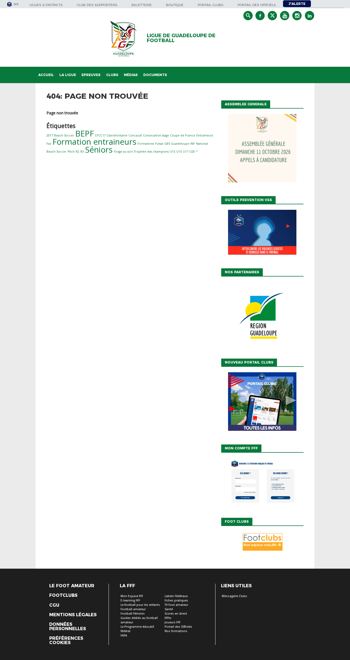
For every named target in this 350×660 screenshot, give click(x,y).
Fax (48, 144)
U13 (172, 151)
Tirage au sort (123, 151)
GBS (167, 144)
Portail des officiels (257, 4)
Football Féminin (133, 613)
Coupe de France (182, 135)
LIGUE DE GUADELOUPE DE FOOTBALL (181, 38)
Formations (146, 144)
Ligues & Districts (46, 4)
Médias (131, 75)
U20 (192, 151)
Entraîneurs (204, 135)
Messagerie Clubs (234, 596)
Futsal (159, 144)
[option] (262, 316)
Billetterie (142, 4)
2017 (49, 135)
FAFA (124, 635)
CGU (54, 605)
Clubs (112, 75)
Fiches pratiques (176, 600)
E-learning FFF (130, 600)
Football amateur (133, 609)
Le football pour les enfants (140, 605)
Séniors (99, 149)
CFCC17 (100, 135)
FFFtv (168, 618)
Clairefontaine (117, 135)
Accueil (46, 75)
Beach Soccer (64, 135)
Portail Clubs (210, 4)
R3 (82, 151)
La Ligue (67, 75)
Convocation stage (156, 135)
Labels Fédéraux (176, 596)
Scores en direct (176, 613)
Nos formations (176, 631)
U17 (185, 151)
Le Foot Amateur (71, 586)
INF (192, 144)
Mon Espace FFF (132, 596)
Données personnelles (67, 626)
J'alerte (296, 4)
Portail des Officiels (178, 627)
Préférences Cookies (66, 640)
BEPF (84, 133)
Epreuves (91, 75)
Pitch (71, 151)
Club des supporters (97, 4)
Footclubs (63, 595)
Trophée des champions (151, 151)
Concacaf (135, 135)
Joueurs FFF (172, 622)
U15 (179, 151)
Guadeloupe (180, 144)
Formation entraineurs (94, 141)
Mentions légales (73, 615)
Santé (169, 609)
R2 (77, 151)
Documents (155, 75)
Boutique (174, 4)
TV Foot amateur (176, 605)
